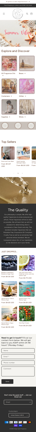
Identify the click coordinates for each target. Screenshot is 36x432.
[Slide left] (14, 173)
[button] (4, 14)
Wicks (21, 117)
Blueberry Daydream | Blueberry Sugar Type (7, 273)
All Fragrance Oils (8, 73)
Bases (21, 73)
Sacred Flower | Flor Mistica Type (24, 299)
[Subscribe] (30, 402)
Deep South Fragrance (20, 428)
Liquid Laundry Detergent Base (21, 162)
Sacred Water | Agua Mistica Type (7, 323)
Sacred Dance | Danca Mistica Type (7, 299)
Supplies (4, 117)
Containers (5, 96)
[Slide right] (22, 173)
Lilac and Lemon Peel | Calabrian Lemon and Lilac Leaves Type (26, 274)
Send (7, 381)
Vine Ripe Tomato (24, 323)
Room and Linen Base (7, 161)
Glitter (21, 96)
